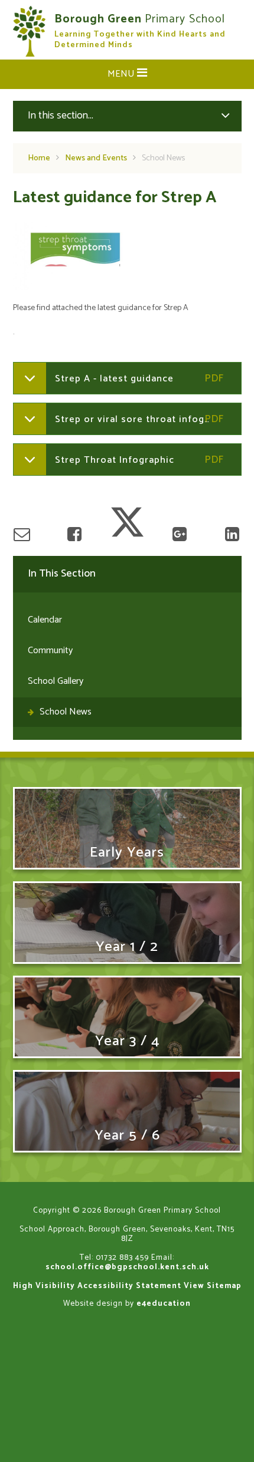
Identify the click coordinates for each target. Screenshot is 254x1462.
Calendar (45, 620)
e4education (163, 1303)
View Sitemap (213, 1285)
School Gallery (55, 681)
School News (163, 158)
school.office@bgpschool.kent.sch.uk (127, 1266)
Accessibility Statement (129, 1285)
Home (39, 158)
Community (50, 650)
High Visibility (44, 1285)
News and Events (96, 158)
